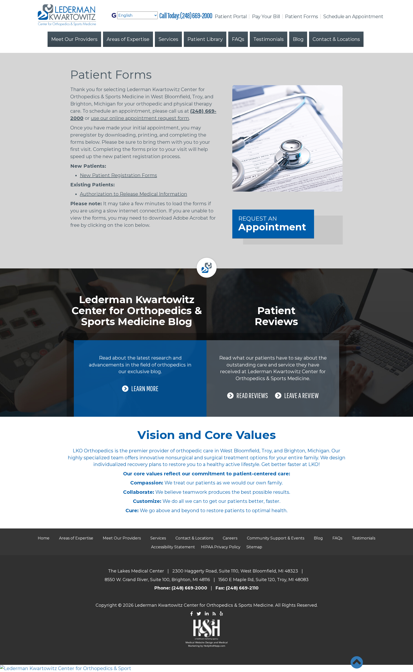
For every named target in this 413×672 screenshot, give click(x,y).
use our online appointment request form (140, 118)
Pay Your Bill (266, 16)
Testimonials (268, 39)
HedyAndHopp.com (214, 645)
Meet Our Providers (74, 39)
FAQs (238, 39)
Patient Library (205, 39)
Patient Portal (231, 16)
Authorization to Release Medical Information (133, 194)
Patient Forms (301, 16)
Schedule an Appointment (353, 16)
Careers (230, 538)
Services (168, 39)
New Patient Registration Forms (118, 175)
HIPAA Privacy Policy (220, 547)
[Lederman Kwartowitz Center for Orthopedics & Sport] (206, 668)
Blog (298, 39)
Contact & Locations (336, 39)
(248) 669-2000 (189, 588)
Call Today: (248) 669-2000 (185, 15)
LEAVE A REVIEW (301, 395)
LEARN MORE (144, 388)
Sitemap (254, 547)
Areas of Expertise (128, 39)
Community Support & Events (275, 538)
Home (43, 538)
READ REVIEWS (252, 395)
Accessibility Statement (173, 547)
